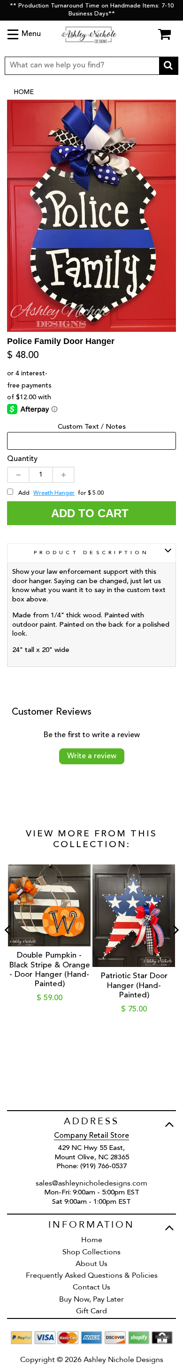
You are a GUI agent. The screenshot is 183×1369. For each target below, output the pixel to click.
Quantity (22, 459)
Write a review (91, 756)
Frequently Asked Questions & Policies (92, 1275)
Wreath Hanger (54, 493)
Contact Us (91, 1287)
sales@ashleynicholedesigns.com (91, 1183)
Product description (91, 553)
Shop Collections (91, 1252)
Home (24, 92)
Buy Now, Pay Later (91, 1299)
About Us (91, 1264)
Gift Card (91, 1311)
